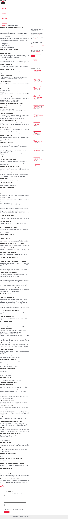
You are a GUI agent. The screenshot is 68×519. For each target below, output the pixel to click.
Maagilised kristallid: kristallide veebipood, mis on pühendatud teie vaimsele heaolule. (38, 73)
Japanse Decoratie (36, 58)
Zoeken (32, 53)
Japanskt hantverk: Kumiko (37, 122)
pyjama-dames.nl (34, 38)
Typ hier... (5, 494)
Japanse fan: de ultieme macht (37, 131)
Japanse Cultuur (4, 13)
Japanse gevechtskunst (36, 114)
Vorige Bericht (2, 485)
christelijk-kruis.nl (38, 51)
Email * (4, 504)
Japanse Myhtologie (4, 18)
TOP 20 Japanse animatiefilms (37, 148)
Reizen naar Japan (4, 23)
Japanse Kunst (4, 8)
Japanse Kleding (4, 20)
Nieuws (34, 61)
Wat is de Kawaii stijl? (36, 135)
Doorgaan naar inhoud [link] (3, 0)
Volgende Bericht (2, 486)
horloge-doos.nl (36, 43)
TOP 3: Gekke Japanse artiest (37, 150)
